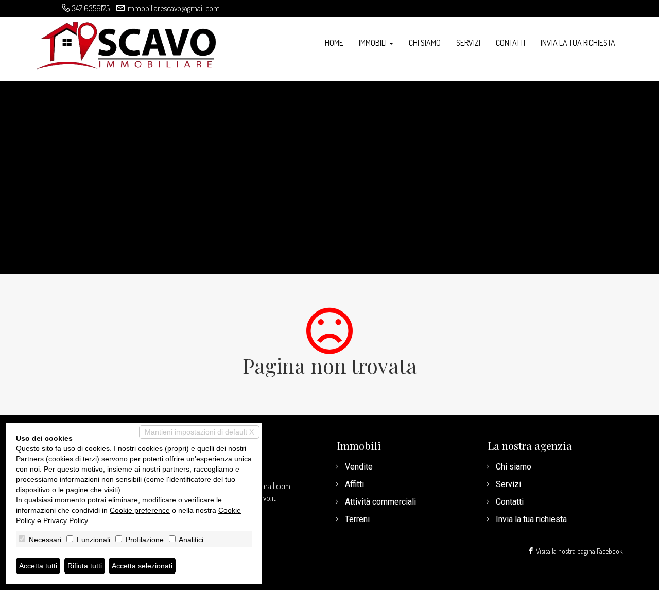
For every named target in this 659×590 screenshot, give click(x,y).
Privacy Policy (65, 520)
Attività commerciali (380, 502)
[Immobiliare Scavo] (126, 44)
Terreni (357, 519)
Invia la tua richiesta (578, 43)
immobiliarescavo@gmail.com (173, 8)
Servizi (468, 43)
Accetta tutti (38, 566)
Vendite (359, 467)
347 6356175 (91, 8)
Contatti (510, 43)
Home (334, 43)
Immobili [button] (373, 43)
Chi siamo (425, 43)
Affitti (354, 484)
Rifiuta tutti (84, 566)
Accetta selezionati (142, 566)
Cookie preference (140, 510)
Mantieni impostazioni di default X (199, 432)
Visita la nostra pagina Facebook (578, 551)
